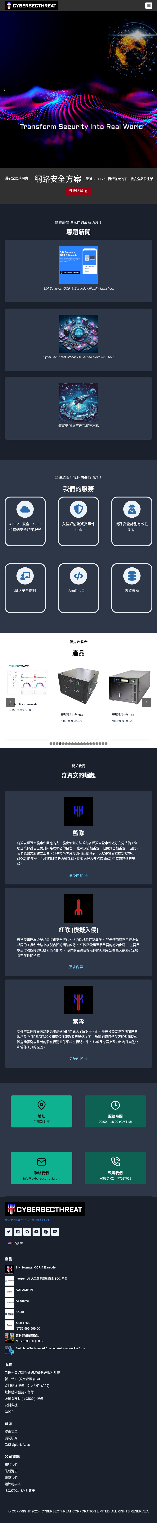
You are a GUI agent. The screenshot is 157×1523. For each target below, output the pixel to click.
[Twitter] (8, 1232)
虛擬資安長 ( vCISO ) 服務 (24, 1399)
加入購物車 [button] (16, 721)
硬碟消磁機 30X (72, 715)
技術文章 (11, 1432)
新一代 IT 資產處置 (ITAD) (24, 1379)
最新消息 (11, 1471)
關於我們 (11, 1464)
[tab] (51, 743)
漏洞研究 (11, 1438)
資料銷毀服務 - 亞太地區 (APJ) (27, 1386)
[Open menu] (148, 5)
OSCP (9, 1412)
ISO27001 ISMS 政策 (20, 1491)
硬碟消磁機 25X (123, 715)
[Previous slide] (4, 89)
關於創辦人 (13, 1484)
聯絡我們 (11, 1477)
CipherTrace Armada (23, 704)
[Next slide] (152, 89)
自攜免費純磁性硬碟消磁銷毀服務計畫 (32, 1372)
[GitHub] (27, 1232)
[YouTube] (36, 1232)
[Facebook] (46, 1232)
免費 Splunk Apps (17, 1445)
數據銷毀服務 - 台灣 (19, 1392)
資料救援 (11, 1405)
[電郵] (55, 1232)
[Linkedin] (18, 1232)
